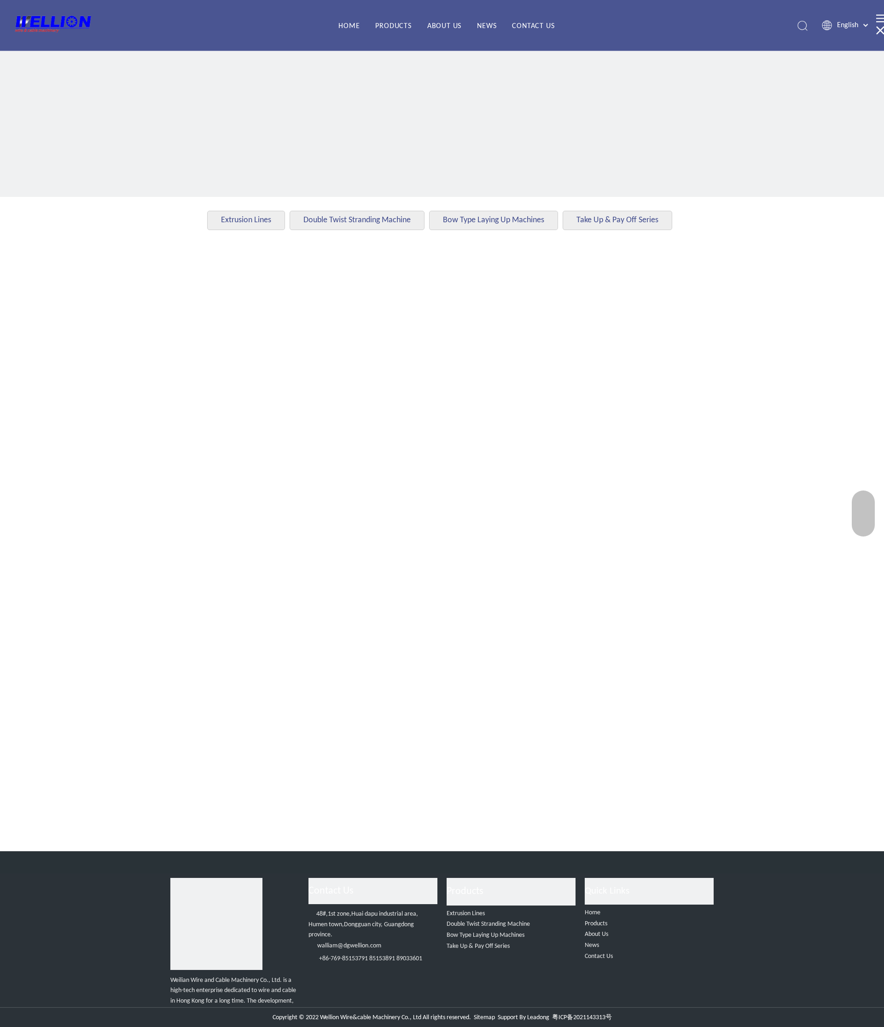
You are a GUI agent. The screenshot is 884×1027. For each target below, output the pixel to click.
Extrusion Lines (246, 220)
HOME (349, 26)
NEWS (486, 26)
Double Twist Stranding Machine (357, 220)
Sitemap (484, 1017)
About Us (596, 934)
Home (592, 912)
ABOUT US (444, 26)
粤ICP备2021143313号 (582, 1017)
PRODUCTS (393, 26)
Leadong (538, 1017)
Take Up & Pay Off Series (617, 220)
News (592, 945)
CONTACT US (533, 26)
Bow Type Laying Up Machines (493, 220)
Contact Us (599, 956)
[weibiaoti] (216, 924)
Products (596, 923)
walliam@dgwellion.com (349, 945)
